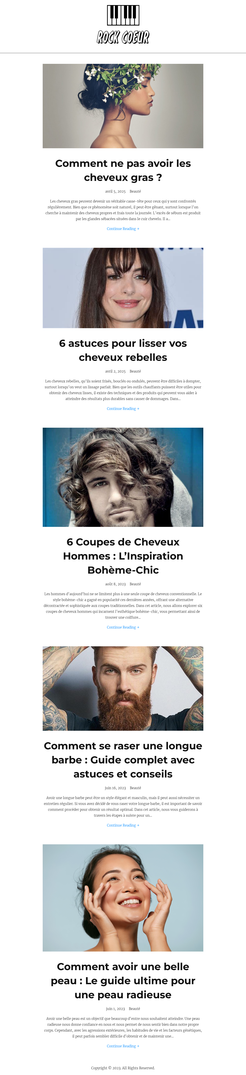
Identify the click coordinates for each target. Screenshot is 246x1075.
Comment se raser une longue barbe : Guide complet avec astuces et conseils (123, 760)
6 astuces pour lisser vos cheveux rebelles (123, 350)
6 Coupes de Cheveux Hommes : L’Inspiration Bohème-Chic (123, 556)
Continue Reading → (123, 229)
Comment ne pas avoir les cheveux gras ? (123, 170)
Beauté (135, 191)
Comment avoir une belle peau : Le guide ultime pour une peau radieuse (123, 980)
